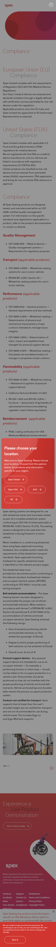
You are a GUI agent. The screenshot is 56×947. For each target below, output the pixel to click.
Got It (15, 939)
